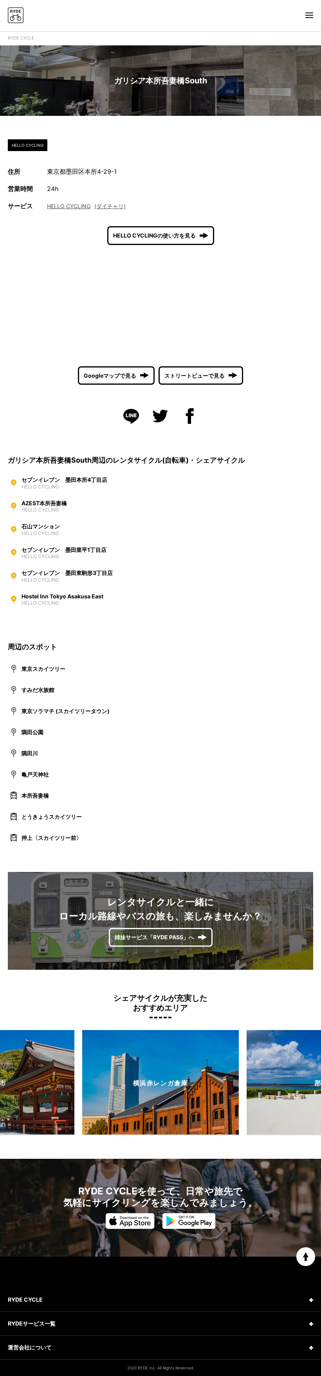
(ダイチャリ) (110, 206)
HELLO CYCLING (68, 206)
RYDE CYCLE (21, 38)
